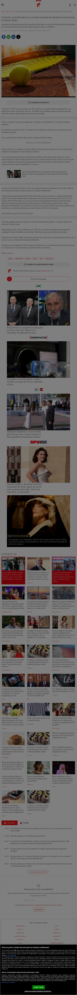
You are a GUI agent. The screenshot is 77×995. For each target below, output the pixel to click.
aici (22, 964)
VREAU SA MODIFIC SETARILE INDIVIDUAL (37, 991)
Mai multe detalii (12, 955)
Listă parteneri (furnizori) (8, 982)
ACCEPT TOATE (38, 987)
